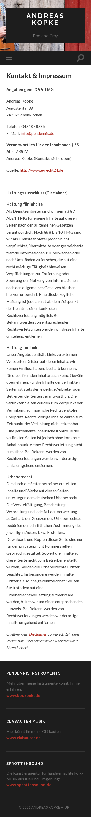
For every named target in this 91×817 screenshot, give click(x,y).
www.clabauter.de (23, 737)
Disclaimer (38, 633)
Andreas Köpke (45, 19)
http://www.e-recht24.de (41, 170)
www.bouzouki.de (23, 695)
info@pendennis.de (37, 133)
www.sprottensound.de (28, 784)
